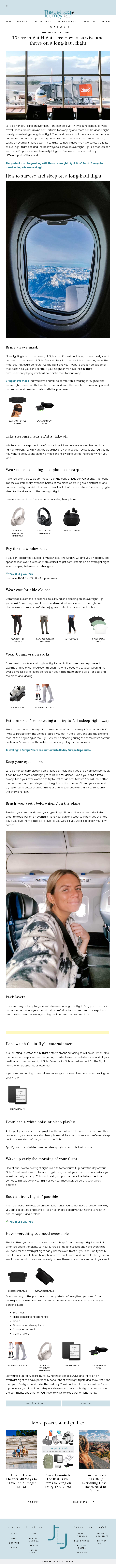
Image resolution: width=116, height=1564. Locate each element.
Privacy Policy (102, 1542)
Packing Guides (67, 21)
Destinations (41, 21)
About (14, 1538)
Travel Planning (15, 21)
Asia (34, 1533)
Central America (34, 1539)
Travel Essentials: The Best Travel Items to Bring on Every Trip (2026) (58, 1481)
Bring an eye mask (17, 381)
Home (14, 1533)
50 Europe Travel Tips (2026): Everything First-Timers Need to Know (94, 1483)
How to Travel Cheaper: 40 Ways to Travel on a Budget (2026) (21, 1481)
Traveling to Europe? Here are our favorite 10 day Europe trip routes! (49, 750)
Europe (34, 1545)
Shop (104, 21)
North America (34, 1551)
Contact (14, 1543)
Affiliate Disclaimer (102, 1534)
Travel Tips (88, 21)
